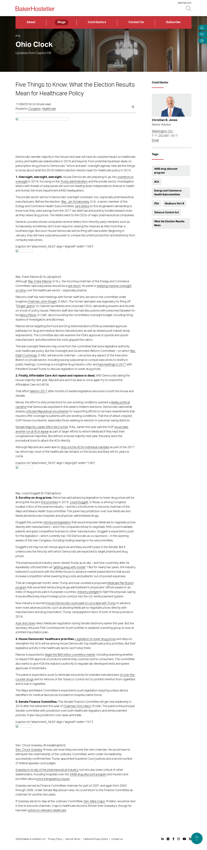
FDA (156, 203)
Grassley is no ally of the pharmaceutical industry (47, 770)
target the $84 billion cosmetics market (70, 654)
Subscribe (173, 22)
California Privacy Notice (95, 839)
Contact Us (136, 22)
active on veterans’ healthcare (47, 810)
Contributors (97, 22)
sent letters (82, 206)
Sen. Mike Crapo (94, 801)
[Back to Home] (35, 8)
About (31, 22)
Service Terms (72, 839)
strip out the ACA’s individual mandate (85, 447)
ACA (156, 182)
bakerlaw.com (184, 3)
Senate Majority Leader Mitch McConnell (42, 427)
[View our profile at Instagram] (178, 838)
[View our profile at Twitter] (168, 838)
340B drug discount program (88, 774)
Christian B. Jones (164, 120)
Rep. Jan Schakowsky (75, 201)
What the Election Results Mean (169, 223)
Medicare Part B (174, 203)
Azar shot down (26, 623)
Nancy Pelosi (28, 315)
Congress (34, 108)
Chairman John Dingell (42, 301)
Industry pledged (88, 592)
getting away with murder (70, 567)
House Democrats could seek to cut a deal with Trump (81, 603)
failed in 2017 (38, 391)
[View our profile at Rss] (190, 838)
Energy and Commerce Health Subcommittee (168, 192)
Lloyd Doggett (79, 502)
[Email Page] (201, 34)
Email (155, 140)
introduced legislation (57, 522)
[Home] (201, 27)
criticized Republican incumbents (47, 411)
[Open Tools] (201, 40)
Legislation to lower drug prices (95, 639)
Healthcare (49, 108)
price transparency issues (53, 779)
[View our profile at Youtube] (184, 838)
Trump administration (74, 181)
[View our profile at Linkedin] (162, 838)
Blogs (61, 22)
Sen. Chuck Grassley (29, 749)
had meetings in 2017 (112, 364)
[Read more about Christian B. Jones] (171, 105)
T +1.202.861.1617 (165, 135)
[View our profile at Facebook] (173, 838)
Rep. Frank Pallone (39, 281)
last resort (74, 286)
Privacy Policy (55, 839)
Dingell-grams (25, 306)
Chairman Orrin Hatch (77, 706)
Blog (18, 36)
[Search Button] (188, 8)
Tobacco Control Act (166, 212)
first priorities (49, 502)
